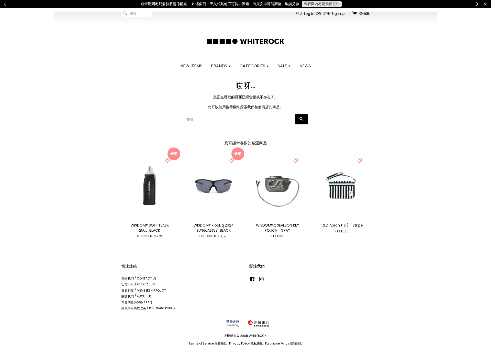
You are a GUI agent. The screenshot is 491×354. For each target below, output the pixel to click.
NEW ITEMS (191, 66)
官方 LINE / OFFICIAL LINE (138, 284)
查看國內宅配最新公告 (322, 3)
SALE (283, 66)
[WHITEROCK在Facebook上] (252, 280)
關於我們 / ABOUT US (136, 296)
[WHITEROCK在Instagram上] (261, 280)
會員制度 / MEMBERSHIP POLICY (143, 290)
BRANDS (219, 66)
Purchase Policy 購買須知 (283, 343)
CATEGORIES (253, 66)
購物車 (364, 13)
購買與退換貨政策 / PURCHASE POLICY (148, 308)
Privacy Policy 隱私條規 (246, 343)
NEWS (305, 66)
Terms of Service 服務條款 (208, 343)
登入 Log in (305, 13)
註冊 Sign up (334, 13)
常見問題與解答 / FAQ (136, 302)
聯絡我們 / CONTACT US (139, 278)
